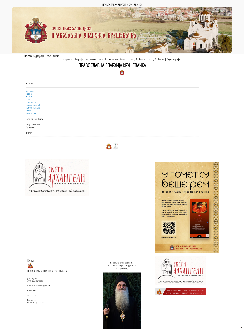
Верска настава (111, 59)
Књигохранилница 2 (147, 59)
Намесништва (90, 59)
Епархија (79, 59)
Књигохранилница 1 (128, 59)
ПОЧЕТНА (29, 83)
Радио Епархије (52, 56)
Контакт (161, 59)
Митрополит (68, 59)
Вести (100, 59)
